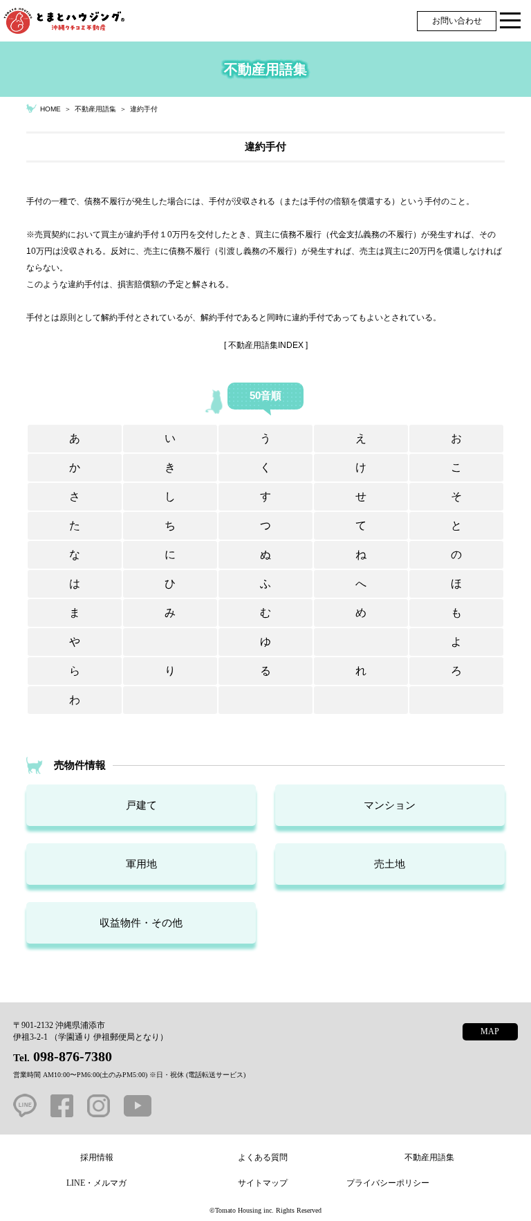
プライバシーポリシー (387, 1183)
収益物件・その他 (141, 922)
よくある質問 (263, 1157)
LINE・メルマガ (96, 1183)
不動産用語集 (429, 1157)
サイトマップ (263, 1183)
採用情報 (96, 1157)
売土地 (389, 864)
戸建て (141, 805)
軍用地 (141, 864)
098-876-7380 (72, 1056)
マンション (390, 805)
